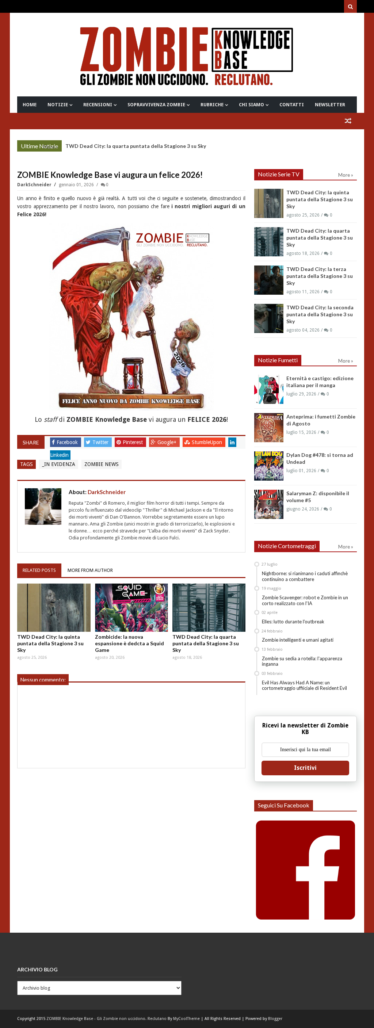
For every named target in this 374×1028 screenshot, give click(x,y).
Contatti (291, 104)
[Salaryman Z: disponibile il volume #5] (268, 504)
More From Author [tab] (90, 570)
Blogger (275, 1018)
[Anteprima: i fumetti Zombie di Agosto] (268, 427)
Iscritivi (305, 767)
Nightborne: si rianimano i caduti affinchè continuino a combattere (305, 576)
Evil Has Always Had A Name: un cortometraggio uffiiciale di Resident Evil (304, 685)
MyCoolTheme (186, 1018)
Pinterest (133, 442)
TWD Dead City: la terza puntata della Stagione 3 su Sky (319, 276)
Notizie (57, 104)
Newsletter (330, 104)
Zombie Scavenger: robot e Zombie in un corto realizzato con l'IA (305, 600)
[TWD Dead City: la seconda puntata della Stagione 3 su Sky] (268, 318)
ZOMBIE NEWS (101, 464)
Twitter (101, 442)
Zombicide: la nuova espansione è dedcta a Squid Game (129, 643)
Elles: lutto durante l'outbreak (293, 621)
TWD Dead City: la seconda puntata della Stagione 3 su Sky (320, 314)
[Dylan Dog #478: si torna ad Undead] (268, 466)
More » (50, 147)
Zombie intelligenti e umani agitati (297, 640)
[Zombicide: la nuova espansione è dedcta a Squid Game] (131, 608)
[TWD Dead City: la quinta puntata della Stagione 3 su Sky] (53, 608)
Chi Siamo (251, 104)
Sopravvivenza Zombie (156, 104)
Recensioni (97, 104)
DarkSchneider (35, 184)
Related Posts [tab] (39, 570)
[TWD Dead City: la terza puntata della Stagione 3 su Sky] (268, 280)
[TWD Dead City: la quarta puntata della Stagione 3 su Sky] (208, 608)
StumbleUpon (208, 442)
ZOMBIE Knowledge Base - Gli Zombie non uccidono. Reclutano (106, 1018)
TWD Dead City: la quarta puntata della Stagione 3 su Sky (135, 146)
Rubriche (212, 104)
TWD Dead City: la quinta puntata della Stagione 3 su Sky (50, 643)
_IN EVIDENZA (58, 464)
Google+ (167, 442)
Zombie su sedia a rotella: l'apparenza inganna (302, 661)
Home (30, 104)
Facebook (68, 442)
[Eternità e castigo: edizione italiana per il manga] (268, 389)
